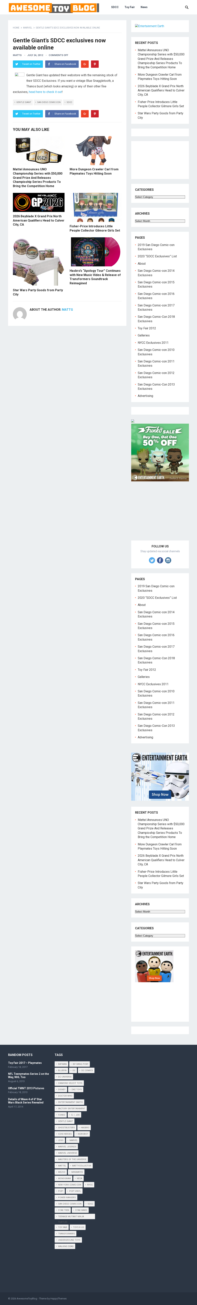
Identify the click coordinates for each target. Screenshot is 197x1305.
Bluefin (62, 1070)
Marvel (27, 27)
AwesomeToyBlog (27, 1298)
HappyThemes (58, 1298)
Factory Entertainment (71, 1108)
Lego (60, 1140)
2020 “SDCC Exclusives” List (157, 256)
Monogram (64, 1178)
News (144, 7)
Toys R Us (78, 1227)
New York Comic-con (69, 1185)
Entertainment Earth (70, 1102)
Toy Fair (129, 7)
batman (62, 1064)
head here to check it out (45, 92)
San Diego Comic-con (49, 102)
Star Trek (63, 1210)
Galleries (144, 335)
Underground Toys (69, 1240)
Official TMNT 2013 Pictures (26, 1088)
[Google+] (85, 64)
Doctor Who (65, 1096)
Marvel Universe (67, 1153)
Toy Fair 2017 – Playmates (25, 1062)
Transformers (66, 1233)
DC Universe (65, 1077)
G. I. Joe (75, 1115)
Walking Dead (66, 1246)
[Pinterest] (95, 64)
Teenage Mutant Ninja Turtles (71, 1217)
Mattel (62, 1165)
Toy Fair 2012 (147, 328)
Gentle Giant (23, 102)
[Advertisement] (160, 515)
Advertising (145, 396)
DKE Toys (77, 1089)
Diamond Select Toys (70, 1083)
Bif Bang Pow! (80, 1064)
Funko (61, 1115)
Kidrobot (83, 1134)
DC (74, 1070)
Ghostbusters (66, 1127)
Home (16, 27)
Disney (62, 1089)
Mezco (61, 1172)
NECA (79, 1178)
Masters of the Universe (72, 1159)
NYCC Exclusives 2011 (153, 343)
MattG (17, 55)
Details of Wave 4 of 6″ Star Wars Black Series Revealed (25, 1101)
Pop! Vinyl (75, 1191)
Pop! (60, 1191)
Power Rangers (67, 1197)
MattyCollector (81, 1165)
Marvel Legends (67, 1146)
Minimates (77, 1172)
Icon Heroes (65, 1134)
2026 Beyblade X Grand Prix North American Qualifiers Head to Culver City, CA (38, 220)
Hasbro (85, 1127)
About (142, 263)
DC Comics (87, 1070)
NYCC (90, 1185)
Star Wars (81, 1210)
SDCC (115, 7)
